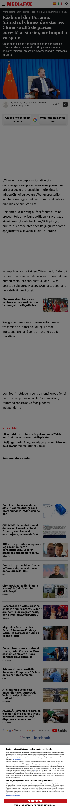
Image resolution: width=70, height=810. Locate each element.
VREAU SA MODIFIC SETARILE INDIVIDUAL (35, 805)
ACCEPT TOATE (35, 801)
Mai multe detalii (17, 759)
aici (35, 770)
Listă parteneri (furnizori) (13, 795)
